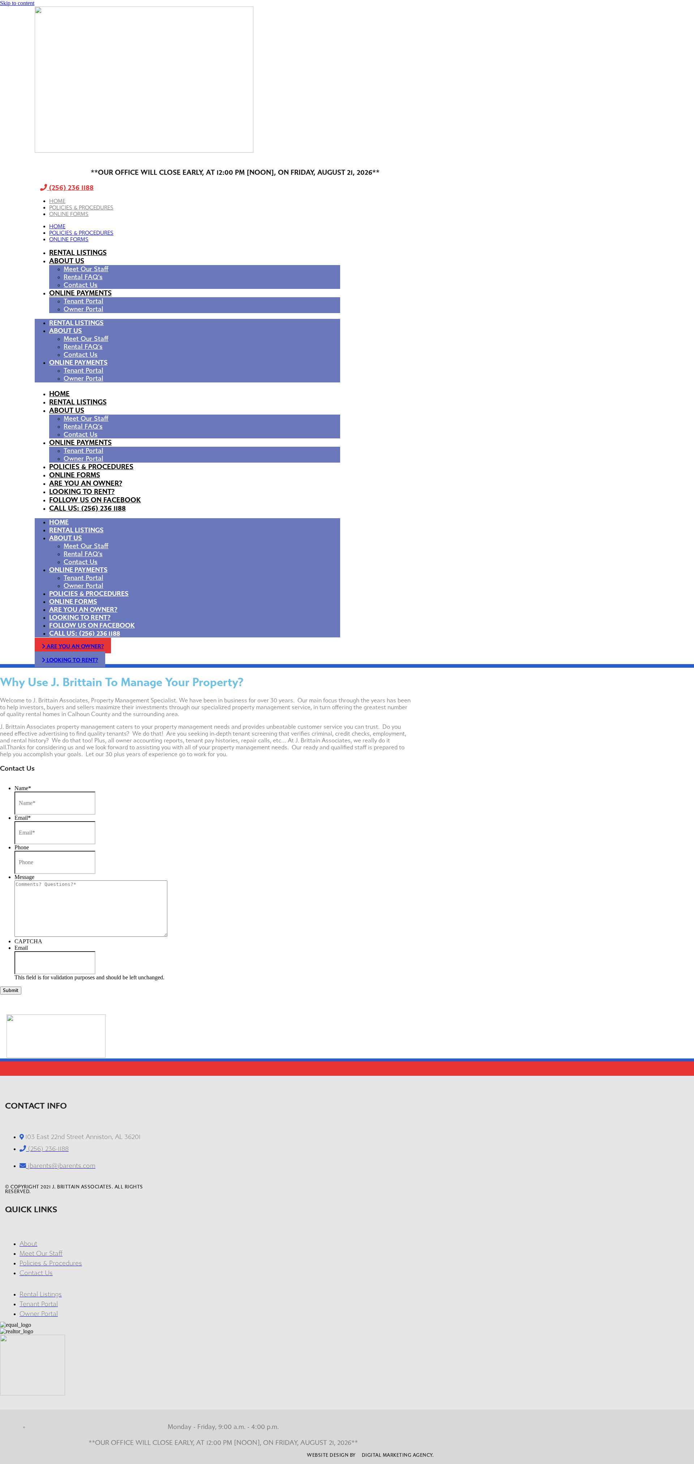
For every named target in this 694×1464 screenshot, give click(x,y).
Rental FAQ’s (83, 277)
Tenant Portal (83, 301)
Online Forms (69, 214)
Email (22, 818)
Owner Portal (83, 309)
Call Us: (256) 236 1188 (87, 508)
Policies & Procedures (81, 207)
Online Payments (80, 293)
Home (57, 201)
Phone (21, 847)
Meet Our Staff (86, 269)
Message (24, 877)
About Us (66, 261)
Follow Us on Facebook (95, 500)
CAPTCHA (28, 941)
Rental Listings (78, 252)
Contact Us (81, 285)
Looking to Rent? (82, 492)
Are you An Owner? (85, 483)
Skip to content (17, 3)
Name (22, 788)
